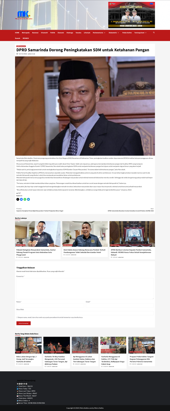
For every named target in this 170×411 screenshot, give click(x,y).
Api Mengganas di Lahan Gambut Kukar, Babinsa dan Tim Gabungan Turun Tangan (84, 359)
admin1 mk (31, 54)
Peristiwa (52, 352)
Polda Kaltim (127, 33)
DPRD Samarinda (21, 46)
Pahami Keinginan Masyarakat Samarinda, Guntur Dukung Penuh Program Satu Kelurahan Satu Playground (36, 252)
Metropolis (26, 33)
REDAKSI (26, 38)
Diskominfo (113, 33)
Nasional (35, 33)
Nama (18, 302)
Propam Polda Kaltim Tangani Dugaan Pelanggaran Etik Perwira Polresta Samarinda (141, 359)
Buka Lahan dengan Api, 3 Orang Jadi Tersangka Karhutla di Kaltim (26, 359)
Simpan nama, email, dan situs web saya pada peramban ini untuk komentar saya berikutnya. (50, 317)
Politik (52, 33)
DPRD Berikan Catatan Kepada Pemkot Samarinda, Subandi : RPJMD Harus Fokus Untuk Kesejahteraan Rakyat (131, 252)
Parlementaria (98, 33)
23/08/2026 (20, 364)
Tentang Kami (139, 33)
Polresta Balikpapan (106, 352)
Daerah (17, 38)
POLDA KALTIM (24, 352)
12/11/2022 (23, 54)
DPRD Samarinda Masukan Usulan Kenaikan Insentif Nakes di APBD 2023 (131, 210)
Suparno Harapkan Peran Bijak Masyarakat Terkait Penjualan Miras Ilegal (39, 210)
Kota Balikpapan (110, 349)
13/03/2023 (67, 254)
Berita (18, 352)
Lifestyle (87, 33)
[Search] (154, 32)
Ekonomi (61, 33)
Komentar (20, 276)
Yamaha (78, 33)
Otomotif (44, 33)
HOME (17, 33)
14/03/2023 (20, 257)
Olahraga (69, 33)
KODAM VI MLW (81, 352)
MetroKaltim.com (86, 408)
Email (88, 302)
